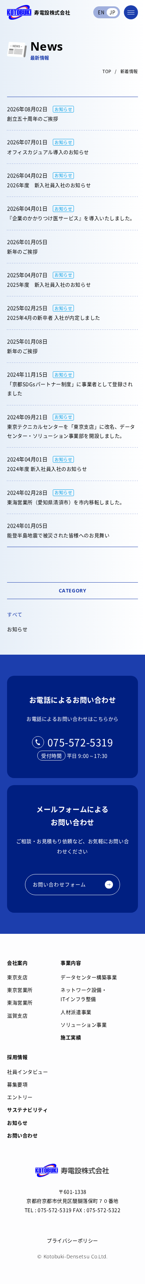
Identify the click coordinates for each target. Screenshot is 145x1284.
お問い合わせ (22, 1135)
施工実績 (71, 1037)
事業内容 (71, 962)
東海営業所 (20, 1002)
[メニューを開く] (131, 12)
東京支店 (17, 977)
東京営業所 (20, 989)
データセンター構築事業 (89, 977)
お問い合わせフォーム (59, 884)
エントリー (20, 1096)
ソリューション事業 (84, 1024)
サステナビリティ (27, 1109)
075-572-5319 (80, 742)
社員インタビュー (27, 1071)
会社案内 (17, 962)
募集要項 (17, 1084)
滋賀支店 (17, 1015)
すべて (15, 614)
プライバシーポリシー (72, 1240)
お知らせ (17, 629)
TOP (107, 71)
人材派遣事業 (76, 1011)
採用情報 (17, 1056)
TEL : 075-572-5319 (48, 1209)
